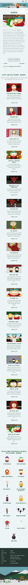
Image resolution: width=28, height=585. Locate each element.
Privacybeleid (13, 561)
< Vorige (5, 63)
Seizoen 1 (14, 29)
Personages (3, 560)
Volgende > (22, 63)
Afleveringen (4, 552)
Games (2, 558)
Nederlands (12, 552)
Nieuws (2, 556)
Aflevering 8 (19, 29)
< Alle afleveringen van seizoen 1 (12, 66)
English (11, 550)
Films (2, 554)
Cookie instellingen (14, 563)
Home (2, 550)
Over (2, 563)
